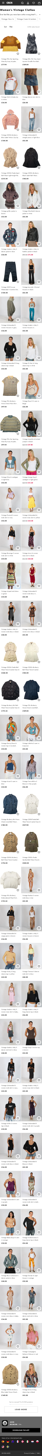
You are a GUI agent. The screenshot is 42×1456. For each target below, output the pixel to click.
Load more (21, 1409)
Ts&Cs (38, 1453)
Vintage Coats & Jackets (26, 19)
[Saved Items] (33, 3)
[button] (3, 1441)
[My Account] (28, 3)
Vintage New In (7, 19)
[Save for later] (17, 53)
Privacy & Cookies (29, 1453)
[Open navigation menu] (3, 3)
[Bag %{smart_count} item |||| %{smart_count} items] (39, 3)
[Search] (22, 3)
